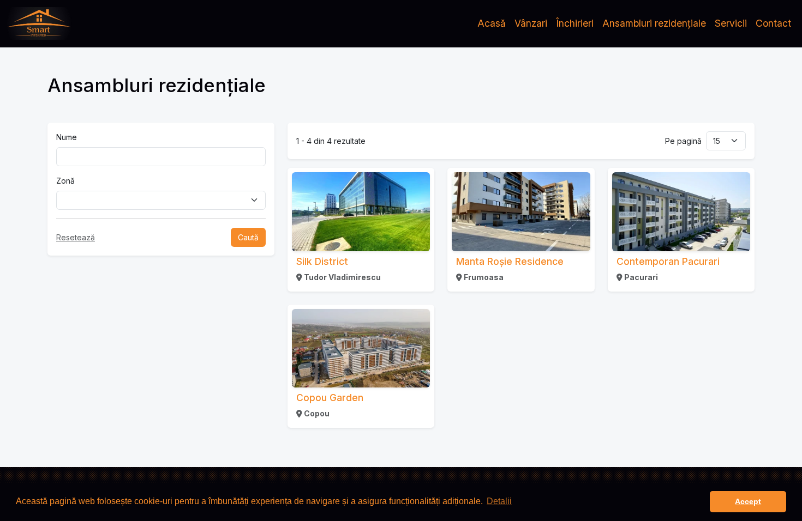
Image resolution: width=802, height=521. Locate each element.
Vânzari (530, 23)
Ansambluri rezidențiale (654, 23)
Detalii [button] (499, 501)
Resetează (75, 237)
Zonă (65, 180)
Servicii (731, 23)
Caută (248, 237)
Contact (773, 23)
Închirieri (575, 23)
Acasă (491, 23)
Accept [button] (748, 501)
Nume (66, 137)
